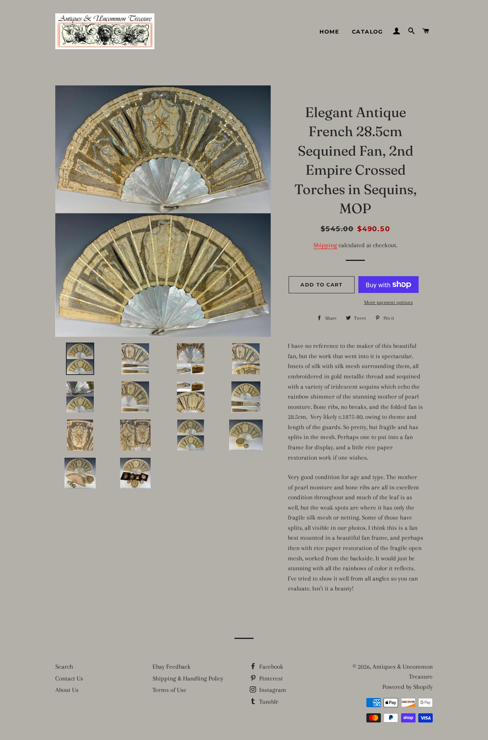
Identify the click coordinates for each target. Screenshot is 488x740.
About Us (67, 689)
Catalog (367, 31)
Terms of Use (169, 689)
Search (64, 666)
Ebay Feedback (171, 666)
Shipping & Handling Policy (187, 678)
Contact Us (69, 678)
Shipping (325, 245)
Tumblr (268, 701)
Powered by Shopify (407, 686)
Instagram (272, 689)
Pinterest (270, 678)
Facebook (270, 666)
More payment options (388, 302)
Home (329, 31)
